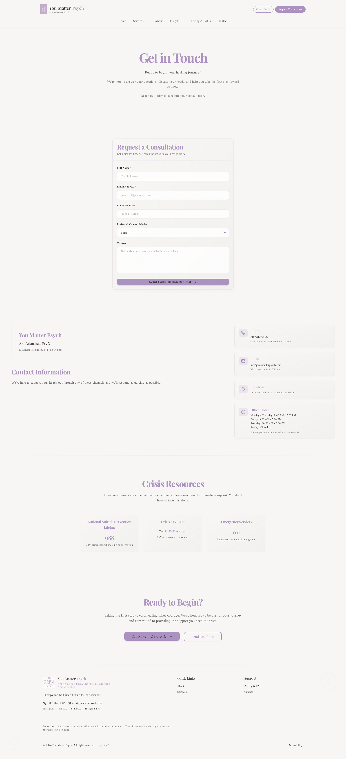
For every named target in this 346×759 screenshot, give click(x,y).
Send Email (200, 637)
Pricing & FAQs (201, 21)
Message (122, 243)
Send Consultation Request (170, 282)
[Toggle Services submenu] (146, 21)
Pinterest (76, 708)
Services (138, 21)
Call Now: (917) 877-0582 (149, 636)
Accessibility (296, 745)
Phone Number (126, 205)
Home (122, 21)
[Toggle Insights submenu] (182, 21)
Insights (174, 21)
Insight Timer (92, 708)
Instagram (48, 708)
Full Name (124, 168)
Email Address (126, 186)
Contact (222, 21)
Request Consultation (290, 9)
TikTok (63, 708)
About (159, 21)
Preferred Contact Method (132, 224)
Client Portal (263, 9)
